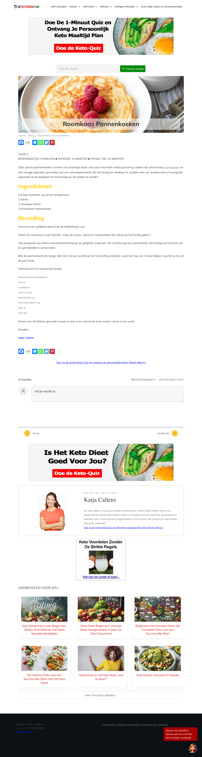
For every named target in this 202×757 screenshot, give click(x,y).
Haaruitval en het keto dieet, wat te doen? (101, 677)
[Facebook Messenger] (34, 142)
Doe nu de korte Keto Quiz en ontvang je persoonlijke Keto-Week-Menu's (101, 362)
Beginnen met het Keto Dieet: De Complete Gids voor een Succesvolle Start (157, 629)
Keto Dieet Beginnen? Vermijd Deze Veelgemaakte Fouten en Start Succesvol (101, 629)
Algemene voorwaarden (128, 724)
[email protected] (23, 732)
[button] (193, 748)
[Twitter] (46, 142)
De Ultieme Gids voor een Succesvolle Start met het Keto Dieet (44, 679)
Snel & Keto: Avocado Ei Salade (157, 675)
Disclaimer (163, 724)
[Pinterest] (52, 142)
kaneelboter (172, 167)
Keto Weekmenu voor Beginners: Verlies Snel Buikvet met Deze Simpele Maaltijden (44, 629)
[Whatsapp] (40, 142)
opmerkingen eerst (171, 379)
